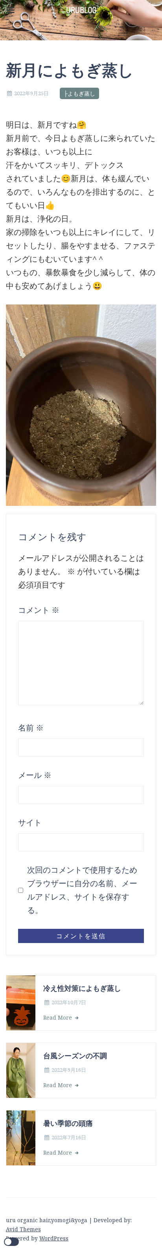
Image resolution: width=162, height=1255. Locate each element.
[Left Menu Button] (10, 10)
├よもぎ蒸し (79, 93)
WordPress (53, 1238)
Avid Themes (23, 1229)
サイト (30, 822)
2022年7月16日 (69, 1137)
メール (35, 775)
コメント (38, 610)
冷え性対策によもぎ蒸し (82, 987)
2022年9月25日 (31, 93)
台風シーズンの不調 (75, 1055)
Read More (58, 1017)
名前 (31, 727)
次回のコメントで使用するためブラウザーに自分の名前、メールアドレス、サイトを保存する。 (82, 889)
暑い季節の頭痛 (68, 1122)
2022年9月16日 (69, 1069)
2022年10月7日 (69, 1002)
